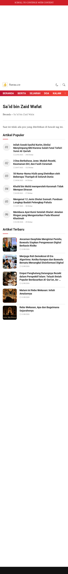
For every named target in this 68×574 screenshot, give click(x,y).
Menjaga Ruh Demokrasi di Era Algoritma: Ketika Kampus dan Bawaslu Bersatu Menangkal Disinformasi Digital (42, 259)
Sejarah (35, 93)
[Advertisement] (34, 43)
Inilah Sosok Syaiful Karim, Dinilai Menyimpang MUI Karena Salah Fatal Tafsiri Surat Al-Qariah (37, 148)
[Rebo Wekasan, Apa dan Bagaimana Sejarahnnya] (10, 317)
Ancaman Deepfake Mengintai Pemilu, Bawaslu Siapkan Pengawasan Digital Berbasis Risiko (41, 242)
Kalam (57, 93)
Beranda (8, 93)
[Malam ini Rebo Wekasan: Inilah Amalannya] (10, 300)
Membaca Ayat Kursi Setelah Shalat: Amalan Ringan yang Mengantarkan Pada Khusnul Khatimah (38, 215)
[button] (57, 84)
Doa (46, 93)
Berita (22, 93)
